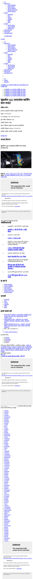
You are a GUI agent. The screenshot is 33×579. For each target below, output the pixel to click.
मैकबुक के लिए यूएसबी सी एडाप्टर (16, 348)
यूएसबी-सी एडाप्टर (9, 350)
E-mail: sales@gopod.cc (11, 332)
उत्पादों (6, 13)
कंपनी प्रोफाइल (12, 5)
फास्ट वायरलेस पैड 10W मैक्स (17, 256)
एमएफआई (10, 14)
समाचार (6, 24)
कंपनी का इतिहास (8, 286)
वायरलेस (10, 19)
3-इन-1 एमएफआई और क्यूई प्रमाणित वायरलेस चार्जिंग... (16, 249)
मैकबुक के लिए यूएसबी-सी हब (24, 347)
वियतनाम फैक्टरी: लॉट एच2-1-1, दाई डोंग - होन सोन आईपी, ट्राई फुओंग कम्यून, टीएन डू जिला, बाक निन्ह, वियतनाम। (17, 325)
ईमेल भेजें (3, 354)
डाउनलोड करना (8, 33)
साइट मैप (14, 347)
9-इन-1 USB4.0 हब (14, 238)
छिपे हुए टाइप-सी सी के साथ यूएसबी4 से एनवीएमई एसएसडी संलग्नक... (16, 266)
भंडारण (9, 17)
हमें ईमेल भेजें (4, 136)
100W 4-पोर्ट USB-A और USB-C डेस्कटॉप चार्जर (19, 173)
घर (5, 2)
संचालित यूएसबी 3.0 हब (21, 350)
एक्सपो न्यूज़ (11, 28)
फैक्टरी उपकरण (12, 11)
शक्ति (9, 20)
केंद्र (9, 16)
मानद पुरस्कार (11, 7)
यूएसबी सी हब (4, 348)
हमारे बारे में (7, 3)
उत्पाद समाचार (11, 27)
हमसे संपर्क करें (8, 30)
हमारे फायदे (7, 31)
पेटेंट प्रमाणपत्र (12, 8)
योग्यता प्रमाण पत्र (12, 10)
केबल (9, 22)
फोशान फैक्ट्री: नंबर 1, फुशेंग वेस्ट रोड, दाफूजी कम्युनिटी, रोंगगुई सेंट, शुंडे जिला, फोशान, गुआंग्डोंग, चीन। (17, 321)
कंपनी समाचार (11, 25)
